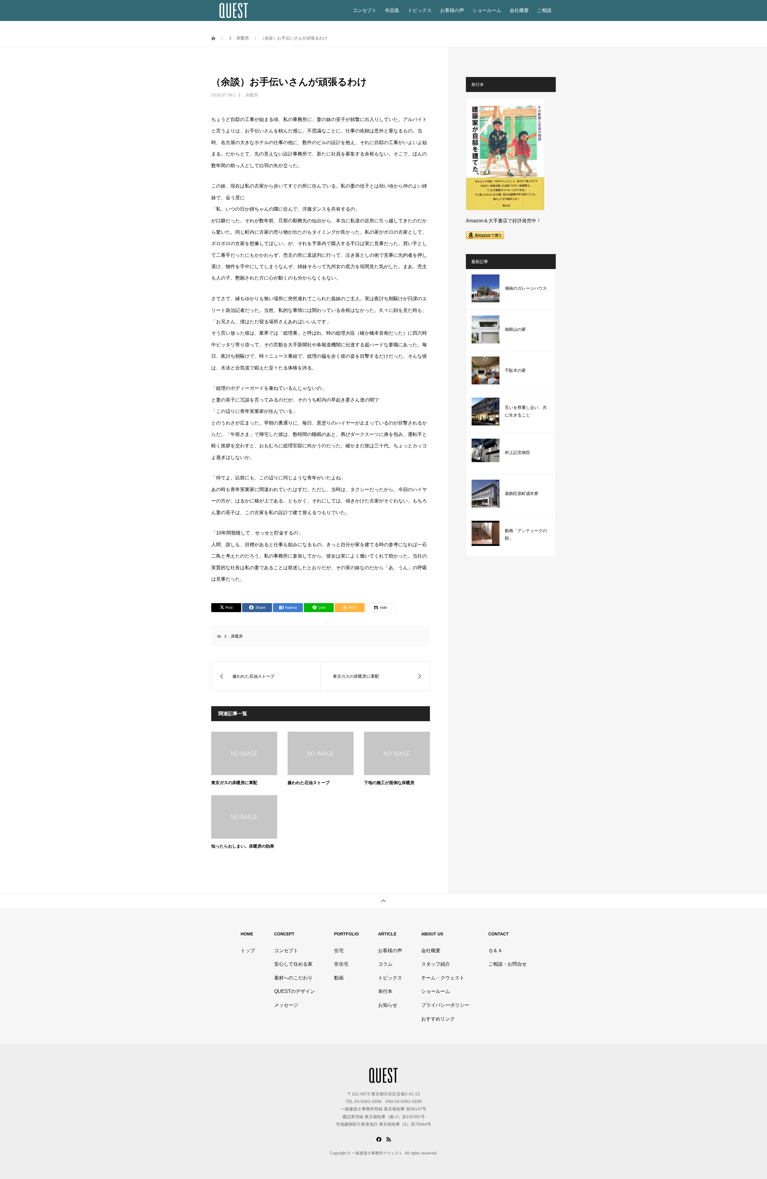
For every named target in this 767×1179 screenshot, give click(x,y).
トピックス (420, 10)
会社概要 (519, 10)
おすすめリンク (438, 1018)
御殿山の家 (515, 329)
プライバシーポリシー (445, 1005)
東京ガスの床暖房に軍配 (234, 783)
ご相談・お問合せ (507, 964)
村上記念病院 (517, 452)
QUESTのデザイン (294, 991)
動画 (339, 977)
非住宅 (341, 964)
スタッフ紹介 (435, 964)
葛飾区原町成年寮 (521, 493)
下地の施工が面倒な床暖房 (389, 783)
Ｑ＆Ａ (495, 950)
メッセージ (286, 1005)
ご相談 (544, 10)
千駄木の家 (515, 370)
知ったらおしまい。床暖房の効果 (242, 846)
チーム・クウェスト (442, 977)
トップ (248, 950)
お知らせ (387, 1005)
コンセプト (365, 10)
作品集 (392, 10)
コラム (385, 964)
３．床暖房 (247, 95)
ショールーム (486, 10)
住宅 (339, 950)
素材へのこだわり (293, 977)
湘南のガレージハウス (526, 288)
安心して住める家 (293, 964)
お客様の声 (452, 10)
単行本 (385, 991)
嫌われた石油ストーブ (309, 783)
